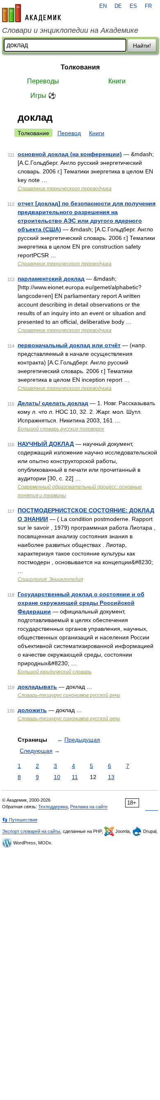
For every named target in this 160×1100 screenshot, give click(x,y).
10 (57, 777)
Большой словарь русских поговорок (61, 429)
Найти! (142, 45)
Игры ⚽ (43, 95)
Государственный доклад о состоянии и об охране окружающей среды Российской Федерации (81, 603)
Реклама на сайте (88, 806)
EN (103, 6)
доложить (32, 710)
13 (111, 777)
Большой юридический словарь (54, 672)
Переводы (43, 81)
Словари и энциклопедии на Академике (70, 30)
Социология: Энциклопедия (50, 579)
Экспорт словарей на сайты (31, 831)
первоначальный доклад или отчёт (69, 345)
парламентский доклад (51, 278)
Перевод (69, 133)
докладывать (37, 686)
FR (148, 6)
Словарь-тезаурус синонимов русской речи (69, 695)
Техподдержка (53, 806)
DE (118, 6)
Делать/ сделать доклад (53, 403)
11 (75, 777)
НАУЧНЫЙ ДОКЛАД (46, 443)
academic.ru (31, 13)
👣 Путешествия (19, 819)
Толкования (80, 67)
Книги (117, 81)
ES (133, 6)
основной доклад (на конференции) (70, 154)
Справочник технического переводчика (65, 188)
